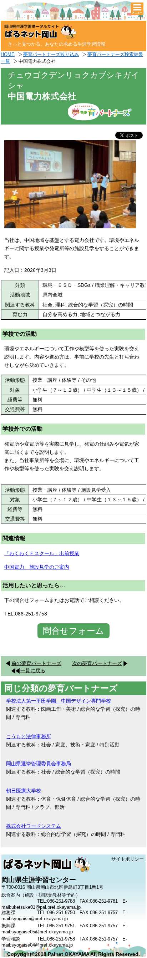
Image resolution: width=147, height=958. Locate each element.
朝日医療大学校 (23, 791)
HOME (8, 54)
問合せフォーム (73, 630)
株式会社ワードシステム (33, 826)
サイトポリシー (127, 859)
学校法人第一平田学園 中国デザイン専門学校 (58, 701)
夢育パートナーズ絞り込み (51, 54)
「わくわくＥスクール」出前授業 (41, 553)
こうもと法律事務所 (28, 736)
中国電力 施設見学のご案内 (36, 567)
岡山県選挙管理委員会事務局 (38, 763)
